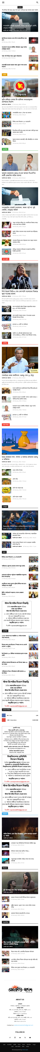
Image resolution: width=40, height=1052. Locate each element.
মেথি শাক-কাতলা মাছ (18, 488)
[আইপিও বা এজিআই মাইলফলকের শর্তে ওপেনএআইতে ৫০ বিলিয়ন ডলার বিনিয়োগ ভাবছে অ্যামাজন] (6, 335)
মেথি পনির (15, 479)
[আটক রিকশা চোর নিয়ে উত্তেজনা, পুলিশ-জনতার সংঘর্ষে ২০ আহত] (20, 829)
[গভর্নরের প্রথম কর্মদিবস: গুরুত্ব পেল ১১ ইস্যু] (20, 360)
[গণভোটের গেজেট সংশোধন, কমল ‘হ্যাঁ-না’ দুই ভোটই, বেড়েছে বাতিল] (20, 22)
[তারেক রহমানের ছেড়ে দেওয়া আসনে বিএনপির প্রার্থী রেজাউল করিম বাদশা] (20, 162)
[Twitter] (25, 1038)
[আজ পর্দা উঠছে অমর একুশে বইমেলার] (33, 58)
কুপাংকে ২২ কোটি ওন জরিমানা (20, 324)
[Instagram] (15, 1038)
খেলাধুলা (34, 1044)
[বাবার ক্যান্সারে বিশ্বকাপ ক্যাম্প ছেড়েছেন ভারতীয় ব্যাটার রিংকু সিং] (6, 545)
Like (37, 715)
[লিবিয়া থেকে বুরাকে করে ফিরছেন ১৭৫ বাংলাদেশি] (5, 969)
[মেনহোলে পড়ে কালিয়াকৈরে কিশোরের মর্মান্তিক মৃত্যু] (5, 845)
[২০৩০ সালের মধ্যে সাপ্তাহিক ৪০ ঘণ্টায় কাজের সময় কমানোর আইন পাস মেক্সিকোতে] (33, 638)
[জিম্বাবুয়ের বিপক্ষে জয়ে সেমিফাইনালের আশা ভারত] (20, 520)
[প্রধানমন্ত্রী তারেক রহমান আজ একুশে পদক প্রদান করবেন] (33, 67)
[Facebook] (10, 1038)
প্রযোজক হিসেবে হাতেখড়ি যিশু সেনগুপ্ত (20, 913)
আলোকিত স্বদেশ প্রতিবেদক (7, 30)
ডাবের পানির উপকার (17, 470)
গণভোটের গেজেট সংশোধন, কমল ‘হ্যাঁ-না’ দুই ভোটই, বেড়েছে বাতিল (18, 208)
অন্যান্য (27, 1046)
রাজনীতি (3, 170)
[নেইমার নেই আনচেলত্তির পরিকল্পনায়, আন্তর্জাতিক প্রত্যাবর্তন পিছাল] (6, 536)
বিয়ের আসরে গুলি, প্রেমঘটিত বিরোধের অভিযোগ (22, 951)
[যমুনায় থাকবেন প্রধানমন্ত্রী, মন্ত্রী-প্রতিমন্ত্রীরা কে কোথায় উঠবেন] (6, 141)
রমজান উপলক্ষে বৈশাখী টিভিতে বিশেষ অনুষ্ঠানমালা (23, 897)
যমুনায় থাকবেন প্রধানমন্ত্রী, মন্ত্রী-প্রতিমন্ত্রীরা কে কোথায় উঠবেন (20, 10)
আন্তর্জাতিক (9, 1044)
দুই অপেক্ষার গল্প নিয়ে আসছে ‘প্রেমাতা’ (15, 890)
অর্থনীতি (3, 372)
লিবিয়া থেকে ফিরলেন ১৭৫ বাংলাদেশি (21, 121)
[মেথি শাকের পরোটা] (6, 499)
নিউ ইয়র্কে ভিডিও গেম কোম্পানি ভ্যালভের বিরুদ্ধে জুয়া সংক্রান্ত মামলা (20, 292)
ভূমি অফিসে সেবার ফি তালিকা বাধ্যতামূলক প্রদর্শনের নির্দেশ (17, 100)
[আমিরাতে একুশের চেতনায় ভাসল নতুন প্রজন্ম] (33, 568)
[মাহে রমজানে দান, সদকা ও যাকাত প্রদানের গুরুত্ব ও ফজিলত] (20, 441)
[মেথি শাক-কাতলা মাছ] (6, 490)
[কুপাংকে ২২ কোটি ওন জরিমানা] (6, 326)
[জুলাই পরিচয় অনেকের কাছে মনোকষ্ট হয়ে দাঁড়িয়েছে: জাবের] (6, 234)
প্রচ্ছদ (4, 1044)
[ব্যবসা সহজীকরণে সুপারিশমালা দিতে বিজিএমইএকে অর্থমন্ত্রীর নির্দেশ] (6, 390)
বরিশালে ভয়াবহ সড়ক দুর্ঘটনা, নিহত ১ (20, 851)
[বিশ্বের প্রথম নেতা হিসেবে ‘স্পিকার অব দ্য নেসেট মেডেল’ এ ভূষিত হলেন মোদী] (33, 647)
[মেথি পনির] (6, 481)
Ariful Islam (25, 1050)
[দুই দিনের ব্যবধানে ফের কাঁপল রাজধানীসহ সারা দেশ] (33, 40)
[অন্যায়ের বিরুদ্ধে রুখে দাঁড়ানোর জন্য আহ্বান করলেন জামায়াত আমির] (6, 242)
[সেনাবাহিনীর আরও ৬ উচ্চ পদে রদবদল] (6, 115)
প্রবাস (12, 1046)
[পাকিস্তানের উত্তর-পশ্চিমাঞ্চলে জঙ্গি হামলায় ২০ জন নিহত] (33, 673)
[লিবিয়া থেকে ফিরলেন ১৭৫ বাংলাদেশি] (6, 124)
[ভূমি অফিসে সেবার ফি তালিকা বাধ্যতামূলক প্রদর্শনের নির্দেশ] (20, 87)
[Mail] (20, 1038)
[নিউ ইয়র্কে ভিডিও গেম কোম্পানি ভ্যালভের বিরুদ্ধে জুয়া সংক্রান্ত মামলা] (20, 276)
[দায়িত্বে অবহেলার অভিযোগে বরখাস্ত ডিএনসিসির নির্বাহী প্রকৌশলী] (6, 251)
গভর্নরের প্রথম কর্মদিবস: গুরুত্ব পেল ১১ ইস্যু (18, 375)
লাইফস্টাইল (4, 453)
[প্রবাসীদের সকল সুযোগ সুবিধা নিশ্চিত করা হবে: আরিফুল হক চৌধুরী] (33, 586)
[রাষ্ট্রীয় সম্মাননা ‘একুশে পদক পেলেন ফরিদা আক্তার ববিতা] (5, 907)
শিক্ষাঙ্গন (23, 1044)
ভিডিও (23, 1046)
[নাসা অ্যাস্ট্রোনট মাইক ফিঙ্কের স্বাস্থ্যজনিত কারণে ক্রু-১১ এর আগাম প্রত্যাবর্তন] (6, 309)
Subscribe (35, 720)
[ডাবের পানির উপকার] (6, 472)
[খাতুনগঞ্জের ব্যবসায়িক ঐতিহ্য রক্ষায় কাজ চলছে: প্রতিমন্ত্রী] (5, 861)
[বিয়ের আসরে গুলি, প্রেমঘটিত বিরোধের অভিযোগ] (5, 953)
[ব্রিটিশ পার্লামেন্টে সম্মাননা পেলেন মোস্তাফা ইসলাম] (33, 595)
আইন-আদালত (17, 1046)
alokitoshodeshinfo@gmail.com (23, 1025)
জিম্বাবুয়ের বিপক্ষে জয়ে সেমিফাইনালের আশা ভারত (19, 526)
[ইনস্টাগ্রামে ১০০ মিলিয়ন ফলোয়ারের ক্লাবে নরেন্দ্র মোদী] (33, 656)
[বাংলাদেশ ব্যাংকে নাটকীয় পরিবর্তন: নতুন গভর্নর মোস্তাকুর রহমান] (33, 49)
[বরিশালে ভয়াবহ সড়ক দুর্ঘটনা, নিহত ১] (5, 853)
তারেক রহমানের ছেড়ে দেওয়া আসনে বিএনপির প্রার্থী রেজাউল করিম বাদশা (19, 174)
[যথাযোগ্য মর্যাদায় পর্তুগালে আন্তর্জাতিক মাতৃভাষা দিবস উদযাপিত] (33, 577)
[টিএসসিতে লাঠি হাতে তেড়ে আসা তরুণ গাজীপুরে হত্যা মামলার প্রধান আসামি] (6, 133)
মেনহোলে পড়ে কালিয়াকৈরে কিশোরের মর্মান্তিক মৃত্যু (23, 843)
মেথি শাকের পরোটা (17, 497)
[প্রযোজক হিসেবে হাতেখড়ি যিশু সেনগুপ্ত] (5, 915)
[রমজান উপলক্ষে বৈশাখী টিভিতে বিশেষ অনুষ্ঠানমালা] (5, 899)
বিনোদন (19, 1044)
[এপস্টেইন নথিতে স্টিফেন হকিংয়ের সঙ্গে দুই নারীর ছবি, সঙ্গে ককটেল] (5, 961)
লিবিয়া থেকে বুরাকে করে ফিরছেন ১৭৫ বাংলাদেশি (23, 967)
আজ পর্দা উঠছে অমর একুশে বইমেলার (12, 56)
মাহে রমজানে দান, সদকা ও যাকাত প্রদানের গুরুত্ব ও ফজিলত (20, 458)
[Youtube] (30, 1038)
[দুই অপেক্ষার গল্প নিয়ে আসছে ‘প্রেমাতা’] (20, 883)
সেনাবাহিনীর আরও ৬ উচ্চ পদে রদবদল (22, 112)
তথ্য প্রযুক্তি (4, 288)
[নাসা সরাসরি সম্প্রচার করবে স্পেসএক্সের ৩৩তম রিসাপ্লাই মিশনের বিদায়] (6, 318)
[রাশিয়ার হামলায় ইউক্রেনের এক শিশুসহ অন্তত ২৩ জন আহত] (33, 664)
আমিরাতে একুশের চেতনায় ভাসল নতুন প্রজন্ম (13, 566)
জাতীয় (3, 96)
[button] (3, 2)
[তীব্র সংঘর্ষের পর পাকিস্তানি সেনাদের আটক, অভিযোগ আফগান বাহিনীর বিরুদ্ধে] (20, 937)
